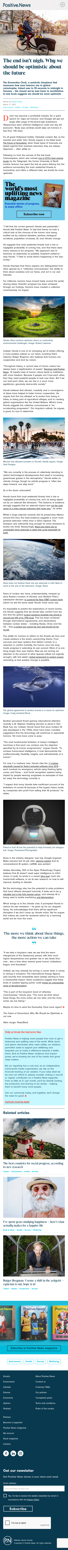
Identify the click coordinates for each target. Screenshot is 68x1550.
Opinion (6, 1403)
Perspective (24, 1289)
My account (8, 1433)
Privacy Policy (33, 1499)
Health (17, 107)
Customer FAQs (43, 1387)
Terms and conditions (45, 1403)
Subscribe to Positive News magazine (34, 1348)
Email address (9, 1483)
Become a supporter (12, 1422)
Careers (7, 1444)
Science (6, 1392)
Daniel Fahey (17, 102)
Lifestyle (7, 1387)
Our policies (41, 1392)
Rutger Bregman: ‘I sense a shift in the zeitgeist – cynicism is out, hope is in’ (33, 1282)
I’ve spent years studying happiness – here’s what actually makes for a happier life (33, 1224)
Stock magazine (10, 1438)
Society (25, 107)
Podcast (7, 1408)
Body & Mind (8, 1230)
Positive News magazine (14, 1428)
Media (14, 1289)
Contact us (41, 1381)
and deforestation (45, 897)
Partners (7, 1417)
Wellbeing (34, 107)
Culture (6, 1172)
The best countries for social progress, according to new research (33, 1165)
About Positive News (45, 1376)
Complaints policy (44, 1397)
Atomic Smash (27, 1540)
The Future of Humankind (14, 143)
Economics (8, 1397)
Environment (8, 107)
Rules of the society (45, 1408)
